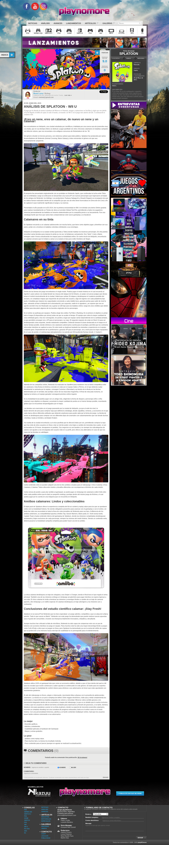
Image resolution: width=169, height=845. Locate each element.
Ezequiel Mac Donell (68, 827)
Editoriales (46, 819)
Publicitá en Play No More (130, 793)
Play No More (84, 793)
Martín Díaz (65, 838)
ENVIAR (105, 777)
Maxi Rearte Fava (67, 836)
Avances (44, 811)
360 (25, 824)
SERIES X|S (28, 812)
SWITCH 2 (27, 814)
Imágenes (45, 826)
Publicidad (45, 838)
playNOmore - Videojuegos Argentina (84, 11)
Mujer (73, 767)
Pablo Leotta (65, 820)
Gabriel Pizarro (66, 832)
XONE (26, 818)
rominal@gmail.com (46, 97)
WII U (26, 826)
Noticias (44, 807)
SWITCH (27, 820)
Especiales (45, 821)
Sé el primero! (82, 757)
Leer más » (68, 95)
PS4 (25, 816)
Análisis (44, 809)
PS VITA (27, 829)
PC (25, 833)
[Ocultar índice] (12, 54)
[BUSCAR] (140, 23)
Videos (44, 828)
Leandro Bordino (67, 822)
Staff (43, 834)
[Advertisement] (131, 425)
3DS (25, 831)
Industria (45, 817)
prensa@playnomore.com (66, 815)
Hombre (62, 767)
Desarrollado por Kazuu (39, 793)
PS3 (25, 822)
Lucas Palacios (66, 834)
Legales (44, 836)
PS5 (25, 809)
